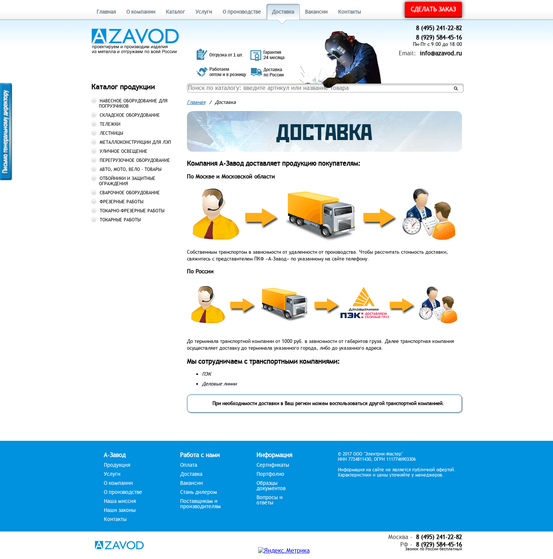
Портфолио (270, 474)
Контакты (349, 12)
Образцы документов (271, 486)
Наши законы (120, 510)
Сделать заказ (433, 9)
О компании (140, 12)
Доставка (283, 12)
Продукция (117, 465)
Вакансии (316, 12)
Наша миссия (120, 501)
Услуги (204, 12)
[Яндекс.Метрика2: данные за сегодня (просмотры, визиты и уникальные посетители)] (284, 550)
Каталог (175, 12)
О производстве (242, 12)
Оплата (188, 465)
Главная (106, 12)
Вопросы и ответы (270, 500)
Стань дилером (198, 492)
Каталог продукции (123, 86)
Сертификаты (273, 465)
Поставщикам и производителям (200, 504)
